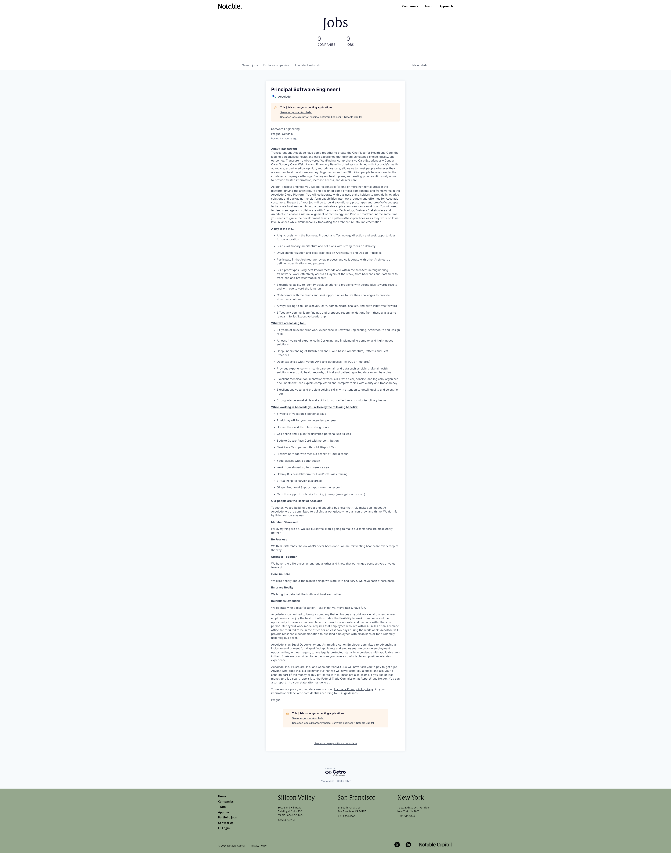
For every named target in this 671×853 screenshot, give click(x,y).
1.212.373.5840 (406, 816)
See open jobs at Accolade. (296, 112)
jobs (250, 65)
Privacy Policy (258, 845)
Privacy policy (327, 781)
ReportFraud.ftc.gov (374, 678)
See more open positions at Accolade (335, 743)
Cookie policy (344, 781)
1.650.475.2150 (286, 820)
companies (276, 65)
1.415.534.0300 (346, 816)
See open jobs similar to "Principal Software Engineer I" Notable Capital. (321, 116)
